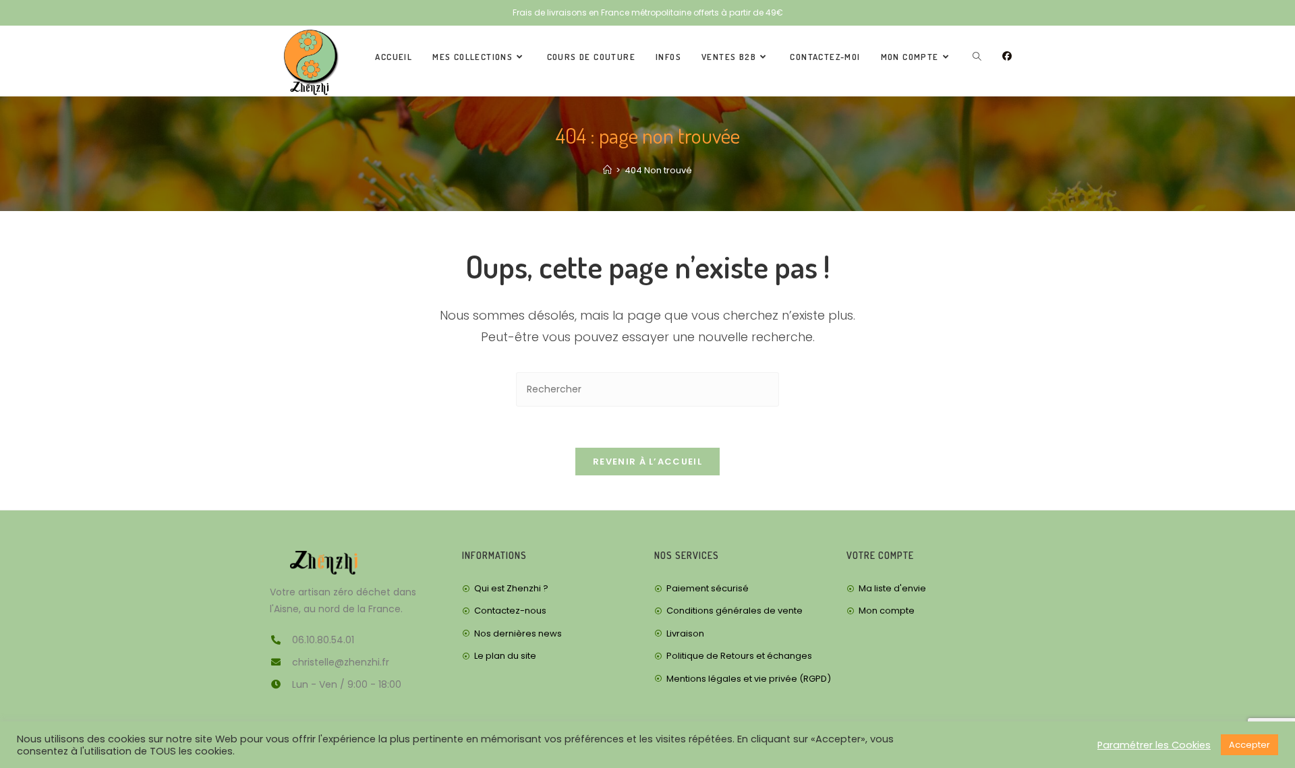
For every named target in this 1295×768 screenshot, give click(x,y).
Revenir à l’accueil (647, 461)
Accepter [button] (1249, 744)
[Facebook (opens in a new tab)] (1007, 56)
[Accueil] (607, 170)
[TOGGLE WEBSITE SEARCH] (976, 57)
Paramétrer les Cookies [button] (1154, 745)
